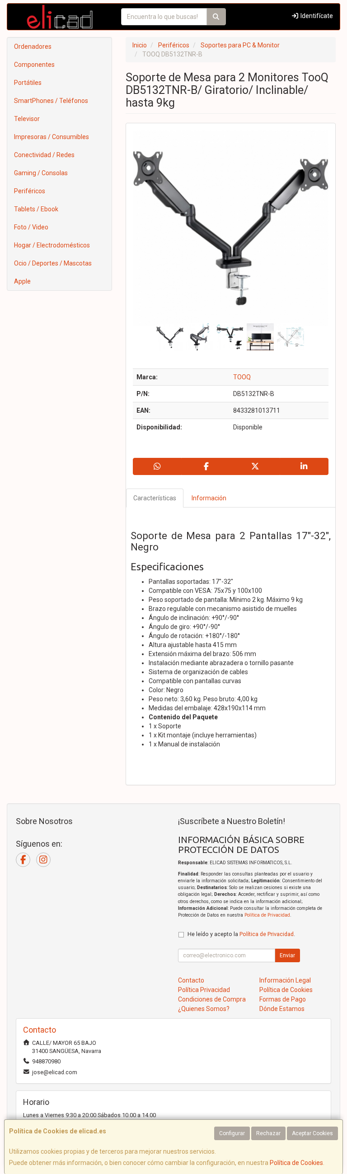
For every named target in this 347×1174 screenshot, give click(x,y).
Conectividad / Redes (44, 154)
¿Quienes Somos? (204, 1008)
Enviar (287, 955)
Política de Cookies (296, 1162)
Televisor (27, 118)
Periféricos (29, 191)
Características (154, 498)
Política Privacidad (204, 989)
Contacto (191, 980)
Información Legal (285, 980)
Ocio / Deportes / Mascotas (53, 263)
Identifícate (316, 15)
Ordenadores (33, 46)
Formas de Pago (282, 999)
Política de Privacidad (267, 915)
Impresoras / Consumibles (51, 136)
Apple (22, 281)
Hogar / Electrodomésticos (52, 245)
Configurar (232, 1133)
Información (209, 498)
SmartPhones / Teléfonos (51, 100)
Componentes (34, 64)
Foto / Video (31, 227)
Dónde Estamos (282, 1008)
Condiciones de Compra (212, 999)
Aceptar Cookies (312, 1133)
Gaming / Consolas (41, 173)
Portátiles (28, 82)
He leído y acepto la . (241, 934)
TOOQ (242, 377)
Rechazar (268, 1133)
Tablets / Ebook (36, 209)
